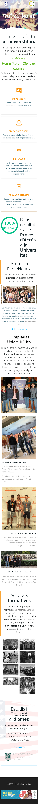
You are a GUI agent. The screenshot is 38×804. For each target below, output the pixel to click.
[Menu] (19, 4)
